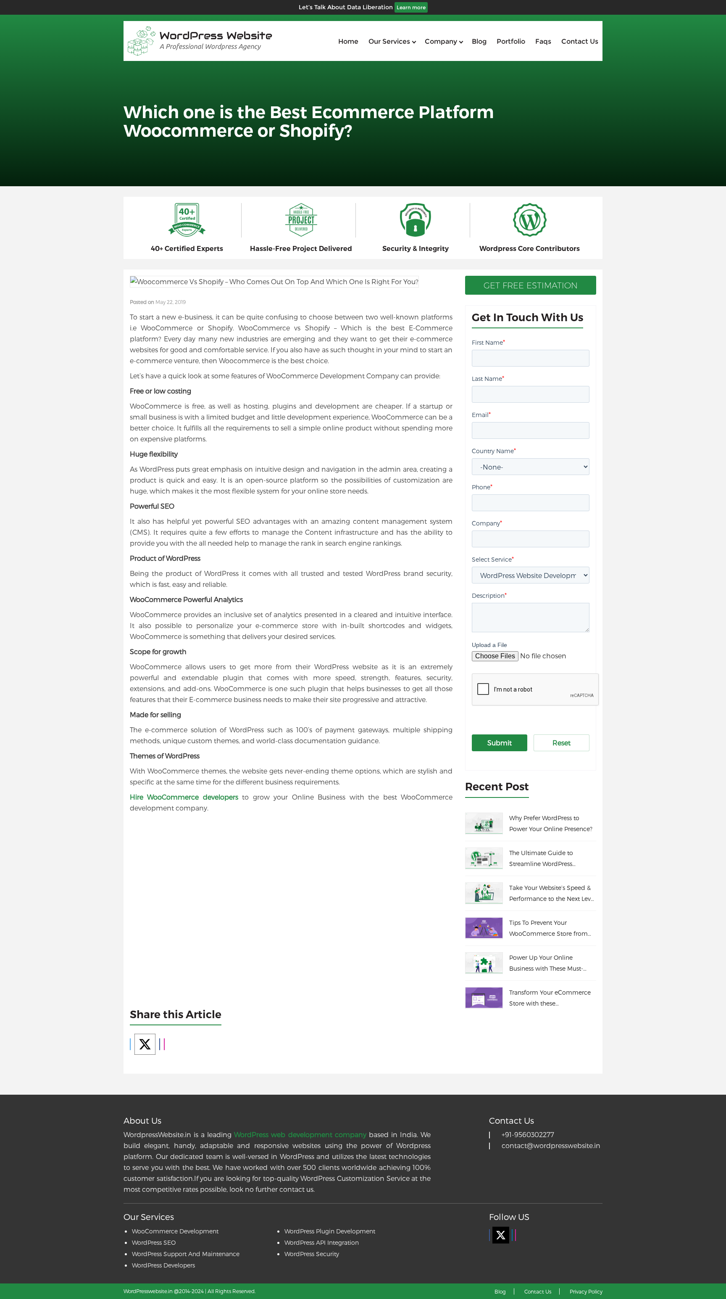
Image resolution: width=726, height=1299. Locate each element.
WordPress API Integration (321, 1242)
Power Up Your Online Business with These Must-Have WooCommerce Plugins (551, 964)
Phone (482, 487)
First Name (488, 342)
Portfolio (511, 41)
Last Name (488, 378)
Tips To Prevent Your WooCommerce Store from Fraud (548, 929)
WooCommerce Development (175, 1231)
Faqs (543, 41)
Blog (479, 41)
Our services (389, 41)
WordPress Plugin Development (329, 1231)
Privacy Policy (586, 1291)
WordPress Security (311, 1253)
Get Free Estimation (531, 285)
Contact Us (537, 1291)
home (348, 41)
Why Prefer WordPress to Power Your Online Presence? (550, 823)
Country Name (494, 450)
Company (441, 41)
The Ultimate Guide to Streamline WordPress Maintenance (541, 859)
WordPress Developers (163, 1265)
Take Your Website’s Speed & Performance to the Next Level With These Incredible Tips (552, 894)
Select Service (493, 559)
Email (481, 414)
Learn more (411, 7)
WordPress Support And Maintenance (185, 1253)
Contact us (579, 41)
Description (489, 595)
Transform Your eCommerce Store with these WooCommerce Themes (550, 999)
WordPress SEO (154, 1242)
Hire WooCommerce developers (184, 797)
